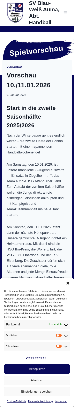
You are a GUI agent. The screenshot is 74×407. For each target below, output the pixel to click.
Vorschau (14, 66)
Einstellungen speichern (37, 391)
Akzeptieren (37, 369)
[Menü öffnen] (65, 13)
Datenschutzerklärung (40, 401)
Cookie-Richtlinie (16, 401)
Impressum (61, 401)
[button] (68, 283)
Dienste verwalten (36, 357)
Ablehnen (37, 380)
